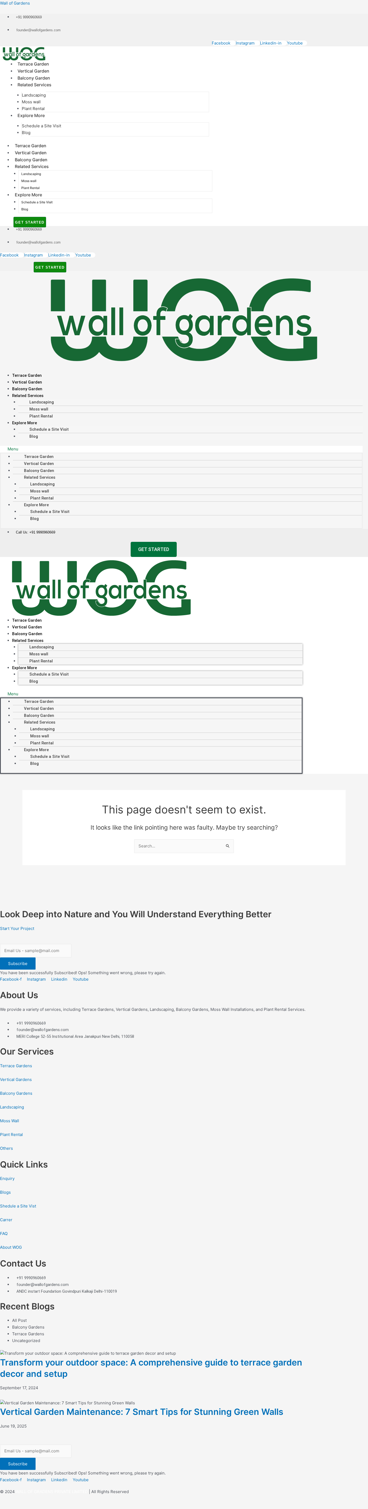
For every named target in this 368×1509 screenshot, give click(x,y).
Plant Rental (33, 108)
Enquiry (7, 1178)
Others (6, 1148)
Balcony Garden (34, 78)
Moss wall (31, 101)
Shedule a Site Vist (18, 1206)
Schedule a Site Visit (41, 125)
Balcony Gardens (16, 1093)
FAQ (4, 1233)
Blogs (5, 1192)
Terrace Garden (33, 64)
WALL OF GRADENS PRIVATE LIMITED (52, 1491)
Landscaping (34, 95)
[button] (181, 449)
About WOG (11, 1247)
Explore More (31, 115)
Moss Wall (9, 1120)
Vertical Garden (33, 71)
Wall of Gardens (15, 3)
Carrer (6, 1219)
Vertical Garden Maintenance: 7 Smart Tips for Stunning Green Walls (141, 1412)
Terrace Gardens (16, 1065)
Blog (26, 132)
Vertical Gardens (16, 1079)
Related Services (34, 84)
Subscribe (17, 963)
